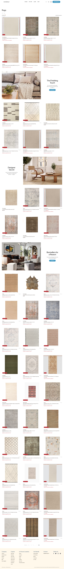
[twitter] (55, 553)
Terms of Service (45, 567)
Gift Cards (12, 556)
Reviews (3, 556)
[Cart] (48, 2)
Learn (12, 564)
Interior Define (35, 553)
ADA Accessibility (49, 567)
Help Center (13, 559)
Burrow (34, 556)
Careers (3, 553)
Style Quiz (12, 553)
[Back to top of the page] (61, 565)
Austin (20, 556)
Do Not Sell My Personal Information (55, 567)
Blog (2, 559)
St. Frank (34, 559)
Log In (51, 1)
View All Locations (22, 562)
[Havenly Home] (9, 1)
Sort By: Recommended (59, 15)
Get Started (56, 1)
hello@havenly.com (46, 553)
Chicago (20, 559)
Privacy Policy (41, 567)
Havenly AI (12, 562)
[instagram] (58, 553)
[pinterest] (60, 553)
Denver (20, 553)
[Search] (46, 2)
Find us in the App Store (36, 567)
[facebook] (53, 553)
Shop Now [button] (52, 260)
